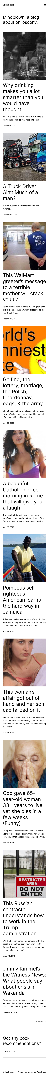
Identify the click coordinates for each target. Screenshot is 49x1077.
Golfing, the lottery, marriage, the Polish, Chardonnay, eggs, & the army (23, 391)
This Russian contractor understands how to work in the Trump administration (23, 918)
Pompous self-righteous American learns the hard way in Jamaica (22, 600)
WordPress (41, 1072)
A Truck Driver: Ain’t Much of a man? (20, 192)
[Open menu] (44, 4)
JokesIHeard (8, 5)
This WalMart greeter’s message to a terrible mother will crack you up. (24, 287)
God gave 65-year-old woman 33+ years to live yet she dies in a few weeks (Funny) (22, 808)
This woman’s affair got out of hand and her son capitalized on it (23, 701)
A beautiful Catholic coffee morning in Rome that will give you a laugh (23, 496)
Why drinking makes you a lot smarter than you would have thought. (23, 97)
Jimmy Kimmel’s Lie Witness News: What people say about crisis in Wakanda (24, 981)
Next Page (40, 1021)
